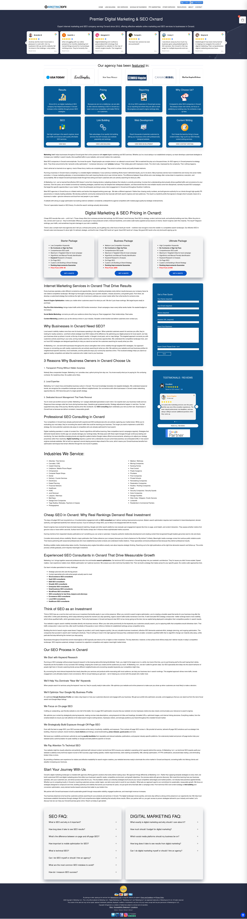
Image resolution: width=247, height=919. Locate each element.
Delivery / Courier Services (58, 478)
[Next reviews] (196, 406)
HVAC (51, 490)
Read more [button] (32, 51)
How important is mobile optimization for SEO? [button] (69, 843)
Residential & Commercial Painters (142, 503)
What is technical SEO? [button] (59, 850)
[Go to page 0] (174, 421)
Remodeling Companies (138, 481)
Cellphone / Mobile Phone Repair (60, 468)
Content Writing (184, 120)
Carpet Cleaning (54, 466)
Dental (51, 476)
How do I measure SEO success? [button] (63, 872)
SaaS (132, 488)
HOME (101, 7)
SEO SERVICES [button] (122, 7)
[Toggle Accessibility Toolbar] (243, 915)
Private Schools (135, 478)
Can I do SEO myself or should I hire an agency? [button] (70, 857)
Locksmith (133, 500)
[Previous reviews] (159, 406)
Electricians (53, 481)
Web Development (143, 120)
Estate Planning (54, 483)
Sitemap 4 (131, 910)
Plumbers (133, 473)
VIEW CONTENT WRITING (184, 144)
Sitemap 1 (116, 910)
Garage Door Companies (57, 500)
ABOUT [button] (190, 7)
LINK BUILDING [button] (110, 7)
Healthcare (52, 488)
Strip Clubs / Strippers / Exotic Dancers (143, 498)
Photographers (54, 505)
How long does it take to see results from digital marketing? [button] (155, 843)
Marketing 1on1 (78, 900)
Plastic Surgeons (136, 471)
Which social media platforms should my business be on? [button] (154, 836)
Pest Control (134, 468)
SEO (62, 120)
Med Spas (52, 498)
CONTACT (198, 7)
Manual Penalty (67, 255)
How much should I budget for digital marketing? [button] (151, 829)
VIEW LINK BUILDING (103, 144)
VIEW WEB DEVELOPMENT (144, 144)
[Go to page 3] (179, 421)
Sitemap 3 (126, 910)
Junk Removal (54, 493)
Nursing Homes (135, 466)
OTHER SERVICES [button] (169, 7)
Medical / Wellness (136, 461)
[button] (225, 42)
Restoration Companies (138, 483)
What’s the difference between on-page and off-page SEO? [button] (74, 836)
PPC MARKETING (155, 7)
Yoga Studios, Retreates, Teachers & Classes (64, 503)
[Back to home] (55, 7)
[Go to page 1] (176, 421)
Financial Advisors (55, 486)
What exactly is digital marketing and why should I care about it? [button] (157, 822)
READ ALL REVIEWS (178, 426)
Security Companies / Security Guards (143, 490)
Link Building (103, 120)
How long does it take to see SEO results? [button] (67, 829)
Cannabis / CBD (54, 463)
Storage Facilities (136, 495)
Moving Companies (137, 463)
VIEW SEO (62, 144)
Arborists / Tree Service (57, 461)
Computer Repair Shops (57, 473)
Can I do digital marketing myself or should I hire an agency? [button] (156, 850)
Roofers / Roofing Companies (140, 486)
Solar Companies (136, 493)
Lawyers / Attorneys (55, 495)
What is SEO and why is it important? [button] (65, 822)
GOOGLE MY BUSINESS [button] (138, 7)
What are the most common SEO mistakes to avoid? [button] (71, 864)
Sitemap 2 (121, 910)
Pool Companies (136, 476)
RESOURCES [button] (181, 7)
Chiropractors (53, 471)
